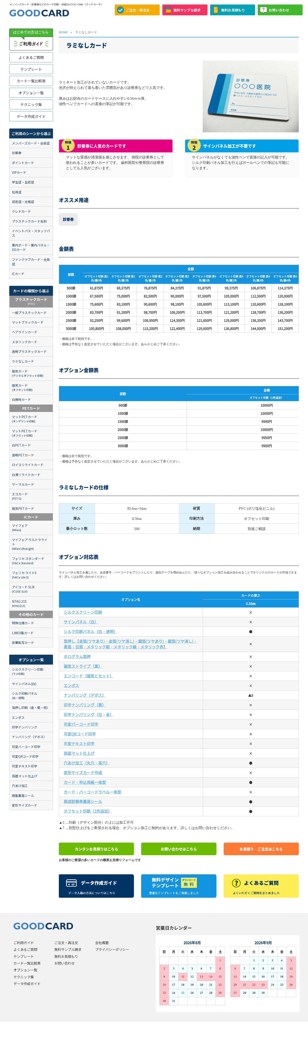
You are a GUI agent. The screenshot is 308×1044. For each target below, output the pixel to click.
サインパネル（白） (81, 622)
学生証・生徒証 (23, 182)
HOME (63, 32)
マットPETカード (24, 419)
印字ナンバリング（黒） (85, 705)
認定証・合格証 (23, 201)
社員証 (16, 192)
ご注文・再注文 (137, 9)
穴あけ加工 (20, 785)
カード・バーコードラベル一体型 (92, 792)
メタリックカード (24, 342)
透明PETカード (23, 455)
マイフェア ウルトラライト (29, 543)
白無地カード (21, 399)
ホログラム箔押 (77, 656)
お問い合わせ (279, 9)
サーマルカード (23, 484)
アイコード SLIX (23, 589)
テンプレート (31, 69)
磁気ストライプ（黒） (83, 666)
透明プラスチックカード (29, 351)
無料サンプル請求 (186, 9)
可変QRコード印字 (25, 756)
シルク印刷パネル (24, 695)
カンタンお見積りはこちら (96, 849)
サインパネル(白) (24, 683)
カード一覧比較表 (31, 80)
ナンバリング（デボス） (29, 737)
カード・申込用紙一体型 (85, 782)
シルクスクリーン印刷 (27, 671)
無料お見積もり (233, 9)
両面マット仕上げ (24, 776)
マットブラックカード (28, 322)
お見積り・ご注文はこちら (261, 849)
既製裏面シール (23, 795)
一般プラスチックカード (29, 312)
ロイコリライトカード (28, 464)
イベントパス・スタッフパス (31, 233)
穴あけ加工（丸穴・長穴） (87, 763)
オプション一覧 (31, 92)
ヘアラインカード (24, 332)
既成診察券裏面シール (83, 801)
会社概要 (102, 942)
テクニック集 (31, 104)
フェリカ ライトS (24, 574)
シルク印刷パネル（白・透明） (90, 631)
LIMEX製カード (23, 633)
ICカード (18, 273)
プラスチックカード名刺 (29, 221)
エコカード (20, 496)
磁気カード (28, 373)
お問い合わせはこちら (179, 849)
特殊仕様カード (23, 623)
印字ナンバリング (24, 727)
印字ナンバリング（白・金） (89, 714)
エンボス (18, 717)
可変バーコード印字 (26, 746)
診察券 (16, 153)
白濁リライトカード (26, 474)
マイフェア (20, 527)
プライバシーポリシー (112, 949)
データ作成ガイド (31, 116)
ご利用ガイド (24, 942)
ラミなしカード (23, 361)
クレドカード (21, 211)
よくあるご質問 (31, 57)
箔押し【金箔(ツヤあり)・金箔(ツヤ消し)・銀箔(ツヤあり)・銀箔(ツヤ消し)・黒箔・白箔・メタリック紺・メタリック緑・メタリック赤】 (130, 643)
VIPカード (19, 172)
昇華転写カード (23, 642)
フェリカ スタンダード (28, 560)
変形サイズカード (24, 805)
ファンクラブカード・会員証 (31, 261)
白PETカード (21, 445)
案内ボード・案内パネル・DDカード (31, 247)
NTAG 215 (19, 603)
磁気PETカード (23, 508)
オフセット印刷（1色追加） (88, 811)
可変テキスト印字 (24, 766)
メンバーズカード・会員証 (31, 143)
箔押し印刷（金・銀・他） (31, 707)
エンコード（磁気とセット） (89, 676)
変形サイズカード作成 (83, 772)
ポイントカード (23, 162)
